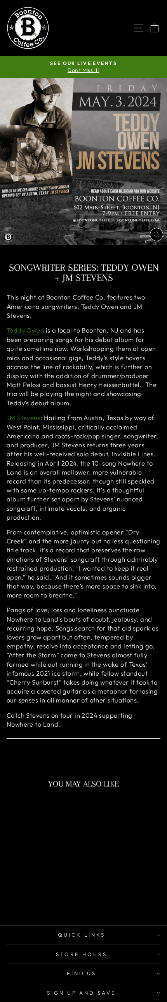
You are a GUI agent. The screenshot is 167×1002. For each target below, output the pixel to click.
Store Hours (81, 954)
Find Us (82, 973)
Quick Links (81, 935)
